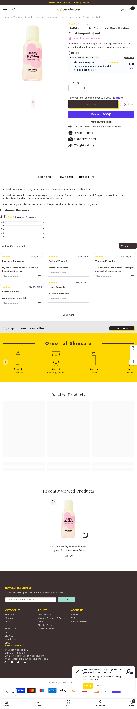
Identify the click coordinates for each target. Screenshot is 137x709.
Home (6, 16)
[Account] (123, 9)
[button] (22, 267)
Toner (93, 372)
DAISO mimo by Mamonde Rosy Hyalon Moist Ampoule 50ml (68, 548)
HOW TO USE (66, 177)
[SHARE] (131, 104)
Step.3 (93, 369)
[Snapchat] (25, 662)
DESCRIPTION (45, 177)
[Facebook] (5, 662)
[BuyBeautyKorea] (18, 358)
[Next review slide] (132, 66)
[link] (124, 104)
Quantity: (74, 82)
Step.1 (18, 369)
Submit (66, 599)
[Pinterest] (18, 662)
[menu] (5, 10)
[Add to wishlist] (53, 501)
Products (18, 16)
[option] (33, 52)
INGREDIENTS (86, 177)
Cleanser (18, 372)
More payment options (101, 121)
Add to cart (93, 104)
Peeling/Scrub (55, 372)
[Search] (14, 10)
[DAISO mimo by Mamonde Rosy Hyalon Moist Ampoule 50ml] (68, 519)
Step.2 (55, 369)
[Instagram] (12, 662)
